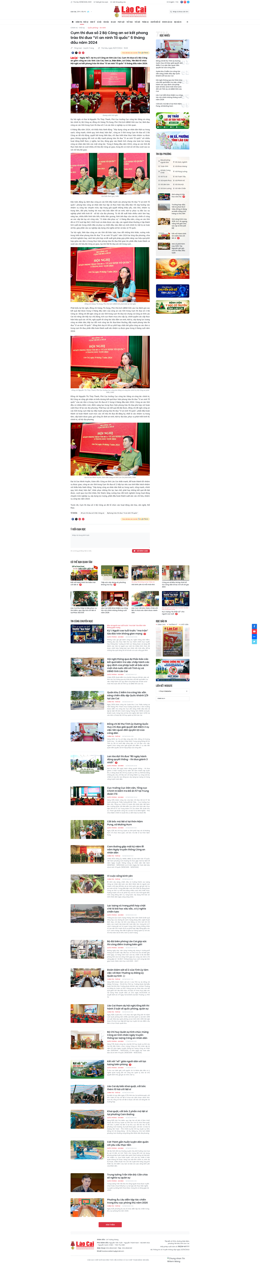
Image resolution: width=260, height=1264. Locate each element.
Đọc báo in (177, 22)
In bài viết (80, 53)
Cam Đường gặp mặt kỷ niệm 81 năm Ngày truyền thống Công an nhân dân (126, 849)
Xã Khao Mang (181, 166)
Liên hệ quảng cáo (119, 2)
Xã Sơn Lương (165, 188)
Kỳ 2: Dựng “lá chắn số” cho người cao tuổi (175, 611)
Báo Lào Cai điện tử (130, 11)
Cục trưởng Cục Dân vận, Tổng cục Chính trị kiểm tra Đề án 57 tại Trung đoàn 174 (128, 791)
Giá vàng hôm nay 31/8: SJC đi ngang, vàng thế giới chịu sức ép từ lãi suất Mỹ (179, 223)
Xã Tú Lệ (163, 176)
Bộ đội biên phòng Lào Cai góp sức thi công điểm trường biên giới (127, 943)
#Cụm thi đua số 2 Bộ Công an (92, 513)
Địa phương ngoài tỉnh (165, 161)
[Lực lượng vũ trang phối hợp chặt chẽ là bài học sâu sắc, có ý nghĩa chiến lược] (87, 913)
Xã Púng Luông (181, 171)
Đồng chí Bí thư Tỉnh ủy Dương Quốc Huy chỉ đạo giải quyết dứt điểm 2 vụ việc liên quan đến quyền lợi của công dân (169, 64)
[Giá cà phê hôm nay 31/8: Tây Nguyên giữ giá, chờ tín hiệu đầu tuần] (164, 246)
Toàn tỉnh (164, 166)
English (171, 2)
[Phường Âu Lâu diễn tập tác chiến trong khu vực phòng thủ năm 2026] (87, 1207)
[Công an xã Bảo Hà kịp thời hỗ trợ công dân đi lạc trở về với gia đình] (175, 573)
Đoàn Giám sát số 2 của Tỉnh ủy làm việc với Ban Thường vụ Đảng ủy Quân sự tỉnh (127, 973)
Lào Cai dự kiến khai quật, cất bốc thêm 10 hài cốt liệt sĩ (126, 1088)
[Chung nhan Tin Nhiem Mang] (178, 1260)
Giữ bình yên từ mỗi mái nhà (143, 583)
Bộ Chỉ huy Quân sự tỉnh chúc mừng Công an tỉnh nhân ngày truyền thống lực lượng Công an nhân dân (127, 1035)
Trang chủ (73, 21)
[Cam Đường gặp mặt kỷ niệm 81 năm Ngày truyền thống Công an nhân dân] (87, 854)
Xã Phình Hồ (180, 180)
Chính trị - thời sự (82, 22)
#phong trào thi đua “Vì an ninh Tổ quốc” (122, 513)
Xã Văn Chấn (180, 188)
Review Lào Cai (167, 22)
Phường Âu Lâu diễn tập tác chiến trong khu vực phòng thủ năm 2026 (127, 1201)
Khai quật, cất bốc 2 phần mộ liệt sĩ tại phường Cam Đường (127, 1113)
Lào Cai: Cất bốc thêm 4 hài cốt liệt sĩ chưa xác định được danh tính (145, 610)
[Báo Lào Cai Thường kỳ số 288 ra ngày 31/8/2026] (172, 641)
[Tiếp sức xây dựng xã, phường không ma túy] (114, 573)
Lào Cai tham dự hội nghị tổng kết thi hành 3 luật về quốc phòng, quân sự (128, 1007)
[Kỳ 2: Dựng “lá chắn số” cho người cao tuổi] (175, 598)
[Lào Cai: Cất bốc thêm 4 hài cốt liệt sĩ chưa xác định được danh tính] (145, 598)
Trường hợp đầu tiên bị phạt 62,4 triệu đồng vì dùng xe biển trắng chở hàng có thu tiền (179, 209)
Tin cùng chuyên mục (82, 621)
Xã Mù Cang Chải (165, 171)
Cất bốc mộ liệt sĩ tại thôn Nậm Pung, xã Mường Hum (169, 105)
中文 (177, 2)
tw (254, 641)
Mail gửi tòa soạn (102, 2)
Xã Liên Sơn (165, 184)
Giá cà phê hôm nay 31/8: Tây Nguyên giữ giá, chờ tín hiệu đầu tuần (178, 248)
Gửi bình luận (142, 551)
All (187, 21)
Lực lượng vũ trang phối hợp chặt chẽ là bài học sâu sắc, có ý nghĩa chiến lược (126, 908)
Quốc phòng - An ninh (97, 28)
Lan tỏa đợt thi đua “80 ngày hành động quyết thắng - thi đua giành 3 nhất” (127, 759)
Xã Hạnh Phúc (166, 180)
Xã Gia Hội (179, 184)
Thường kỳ (173, 624)
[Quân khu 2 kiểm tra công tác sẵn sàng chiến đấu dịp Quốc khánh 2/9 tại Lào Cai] (87, 700)
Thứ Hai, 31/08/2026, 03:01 (82, 2)
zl (188, 2)
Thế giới (137, 22)
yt (185, 2)
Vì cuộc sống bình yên (120, 876)
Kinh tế (92, 22)
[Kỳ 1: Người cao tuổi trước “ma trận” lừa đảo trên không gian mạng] (87, 634)
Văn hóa (106, 22)
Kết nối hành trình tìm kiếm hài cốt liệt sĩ (179, 236)
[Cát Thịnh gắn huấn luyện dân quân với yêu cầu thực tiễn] (87, 1149)
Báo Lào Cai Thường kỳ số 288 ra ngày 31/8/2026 (172, 649)
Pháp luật (121, 22)
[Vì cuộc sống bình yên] (87, 883)
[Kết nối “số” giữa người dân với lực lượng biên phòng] (87, 1069)
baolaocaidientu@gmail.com (113, 1251)
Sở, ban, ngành (181, 162)
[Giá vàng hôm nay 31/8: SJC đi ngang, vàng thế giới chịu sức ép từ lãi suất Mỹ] (164, 221)
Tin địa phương (163, 154)
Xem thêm (110, 1224)
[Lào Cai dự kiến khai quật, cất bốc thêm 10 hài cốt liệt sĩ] (87, 1094)
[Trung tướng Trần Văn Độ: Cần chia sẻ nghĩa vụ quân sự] (87, 1182)
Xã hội (99, 22)
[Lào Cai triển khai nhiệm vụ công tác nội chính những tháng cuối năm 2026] (114, 598)
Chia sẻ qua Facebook (73, 53)
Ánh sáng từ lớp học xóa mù (178, 195)
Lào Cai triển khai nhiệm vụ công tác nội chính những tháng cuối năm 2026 (169, 97)
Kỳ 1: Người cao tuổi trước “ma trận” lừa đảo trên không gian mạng (127, 630)
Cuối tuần (184, 624)
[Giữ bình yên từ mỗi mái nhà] (145, 573)
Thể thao (130, 22)
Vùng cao (161, 624)
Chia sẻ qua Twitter (76, 53)
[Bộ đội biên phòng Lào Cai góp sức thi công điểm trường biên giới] (87, 949)
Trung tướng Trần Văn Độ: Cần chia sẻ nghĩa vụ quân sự (127, 1176)
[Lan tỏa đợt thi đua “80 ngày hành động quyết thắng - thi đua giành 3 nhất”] (87, 764)
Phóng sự (145, 22)
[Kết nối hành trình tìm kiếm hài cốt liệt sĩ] (164, 236)
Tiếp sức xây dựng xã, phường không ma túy (113, 583)
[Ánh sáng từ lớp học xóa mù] (164, 196)
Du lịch (113, 22)
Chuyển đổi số (155, 22)
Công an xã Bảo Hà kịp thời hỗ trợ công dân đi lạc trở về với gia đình (175, 584)
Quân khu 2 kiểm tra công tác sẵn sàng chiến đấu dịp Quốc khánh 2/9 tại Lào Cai (168, 73)
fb (181, 2)
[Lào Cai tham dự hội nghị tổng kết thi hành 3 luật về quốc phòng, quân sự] (87, 1013)
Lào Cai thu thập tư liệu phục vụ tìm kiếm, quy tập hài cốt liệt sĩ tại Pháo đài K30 (84, 610)
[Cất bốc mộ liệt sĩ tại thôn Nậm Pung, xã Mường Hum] (87, 829)
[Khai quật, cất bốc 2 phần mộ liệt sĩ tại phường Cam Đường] (87, 1119)
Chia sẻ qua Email (83, 53)
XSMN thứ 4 (161, 698)
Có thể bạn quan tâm (81, 562)
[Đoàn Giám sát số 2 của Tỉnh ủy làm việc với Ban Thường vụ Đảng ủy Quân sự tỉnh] (87, 977)
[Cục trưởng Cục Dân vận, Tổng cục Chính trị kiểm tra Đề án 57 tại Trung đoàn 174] (87, 795)
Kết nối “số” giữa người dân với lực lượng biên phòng (126, 1063)
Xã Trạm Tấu (180, 176)
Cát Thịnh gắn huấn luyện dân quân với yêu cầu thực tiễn (127, 1143)
